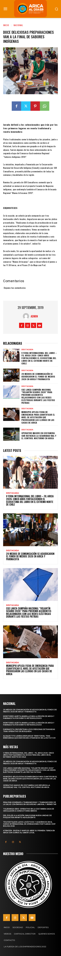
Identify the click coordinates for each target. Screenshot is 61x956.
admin (34, 316)
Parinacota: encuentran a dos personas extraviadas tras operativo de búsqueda (29, 730)
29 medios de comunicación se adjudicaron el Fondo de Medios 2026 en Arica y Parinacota (38, 376)
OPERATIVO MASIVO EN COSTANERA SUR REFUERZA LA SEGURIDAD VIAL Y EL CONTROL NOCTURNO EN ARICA (38, 435)
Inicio (6, 25)
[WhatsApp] (44, 106)
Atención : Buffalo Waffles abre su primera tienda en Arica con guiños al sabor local (29, 832)
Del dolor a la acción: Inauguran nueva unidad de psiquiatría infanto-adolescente (27, 816)
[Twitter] (25, 106)
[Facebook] (16, 106)
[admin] (27, 316)
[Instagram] (27, 325)
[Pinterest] (35, 106)
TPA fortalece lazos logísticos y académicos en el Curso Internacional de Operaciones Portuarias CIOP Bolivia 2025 (29, 824)
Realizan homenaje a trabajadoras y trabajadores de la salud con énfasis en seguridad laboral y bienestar (29, 803)
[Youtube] (39, 325)
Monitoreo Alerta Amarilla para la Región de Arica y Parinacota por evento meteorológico (28, 717)
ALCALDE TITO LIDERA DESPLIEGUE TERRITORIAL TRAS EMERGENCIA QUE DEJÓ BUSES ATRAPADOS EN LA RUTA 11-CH (29, 737)
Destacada (27, 349)
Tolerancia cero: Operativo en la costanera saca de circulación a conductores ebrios (28, 810)
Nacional (18, 25)
